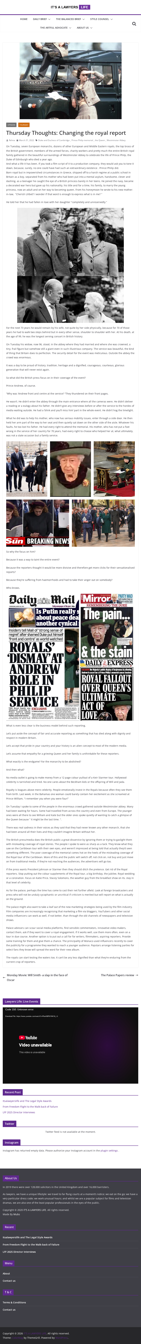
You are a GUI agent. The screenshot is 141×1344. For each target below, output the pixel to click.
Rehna (12, 140)
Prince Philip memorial (82, 140)
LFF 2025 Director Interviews (19, 1112)
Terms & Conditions (14, 1302)
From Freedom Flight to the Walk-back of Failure (30, 1106)
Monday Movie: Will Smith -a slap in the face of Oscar (37, 977)
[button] (49, 19)
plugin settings (109, 1150)
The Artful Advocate (54, 27)
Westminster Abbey (116, 140)
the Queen (100, 140)
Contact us (9, 1280)
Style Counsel (99, 19)
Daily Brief (40, 19)
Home (24, 19)
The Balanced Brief (68, 19)
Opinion (11, 125)
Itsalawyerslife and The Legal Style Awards (27, 1101)
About (6, 1273)
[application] (70, 1045)
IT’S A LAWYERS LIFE (35, 1210)
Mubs (16, 1214)
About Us (83, 27)
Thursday (24, 125)
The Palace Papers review (117, 975)
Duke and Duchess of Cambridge (54, 140)
